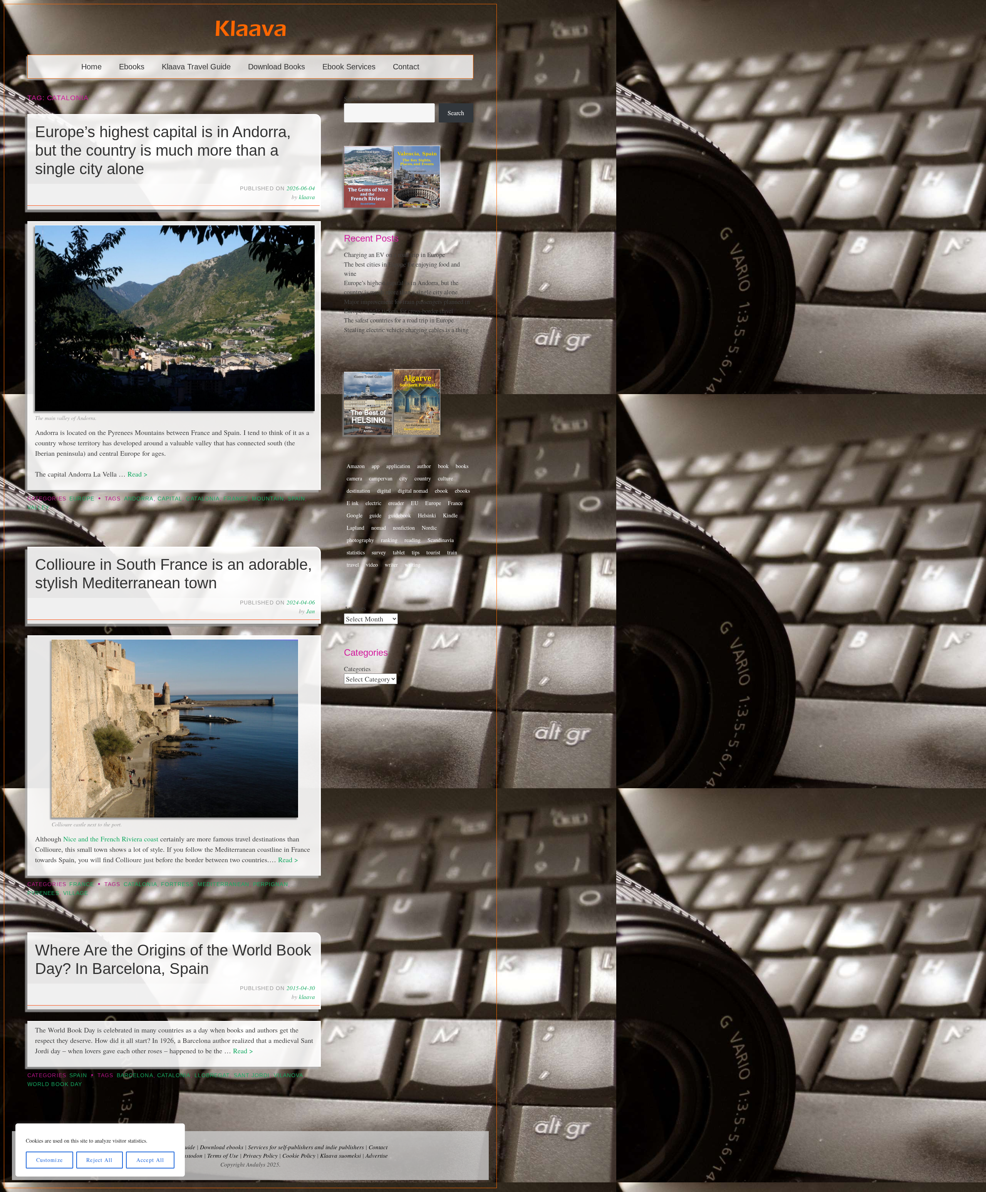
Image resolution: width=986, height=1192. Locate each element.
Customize (49, 1159)
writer (391, 564)
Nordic (429, 527)
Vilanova (289, 1075)
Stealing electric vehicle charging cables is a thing (406, 330)
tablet (399, 552)
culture (445, 478)
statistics (356, 552)
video (372, 564)
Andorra (139, 499)
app (375, 466)
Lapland (355, 527)
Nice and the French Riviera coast (110, 838)
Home (91, 66)
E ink (353, 503)
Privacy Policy (260, 1155)
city (403, 478)
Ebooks (131, 66)
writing (413, 564)
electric (373, 503)
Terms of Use (222, 1155)
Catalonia (203, 499)
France (235, 499)
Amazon (356, 466)
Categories (357, 669)
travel (353, 564)
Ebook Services (349, 66)
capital (170, 499)
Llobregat (212, 1075)
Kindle (450, 515)
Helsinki (427, 515)
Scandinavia (441, 540)
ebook (441, 490)
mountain (268, 499)
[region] (100, 1150)
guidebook (399, 515)
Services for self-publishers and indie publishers (306, 1147)
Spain (296, 499)
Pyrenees (43, 893)
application (398, 466)
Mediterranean (223, 884)
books (462, 466)
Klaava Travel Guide (196, 66)
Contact (406, 66)
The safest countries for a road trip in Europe (399, 320)
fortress (177, 884)
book (443, 466)
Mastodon (190, 1155)
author (424, 466)
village (76, 893)
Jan (310, 611)
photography (360, 540)
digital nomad (413, 490)
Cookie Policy (298, 1155)
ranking (389, 540)
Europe (81, 499)
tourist (433, 552)
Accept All (150, 1159)
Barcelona (135, 1075)
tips (415, 552)
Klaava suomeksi (340, 1155)
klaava (307, 197)
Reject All (99, 1159)
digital (384, 490)
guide (375, 515)
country (422, 478)
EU (414, 503)
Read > (137, 473)
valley (38, 507)
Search (352, 98)
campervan (380, 478)
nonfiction (404, 527)
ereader (396, 503)
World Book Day (54, 1084)
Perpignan (270, 884)
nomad (378, 527)
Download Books (276, 66)
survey (379, 552)
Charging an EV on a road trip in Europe (394, 254)
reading (412, 540)
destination (358, 490)
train (452, 552)
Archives (355, 608)
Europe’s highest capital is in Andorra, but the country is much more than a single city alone (163, 150)
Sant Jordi (252, 1075)
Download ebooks (221, 1147)
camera (354, 478)
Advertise (377, 1155)
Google (354, 515)
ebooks (462, 490)
